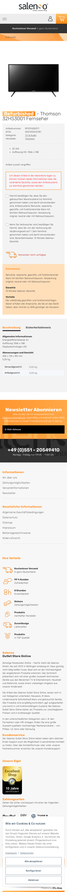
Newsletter (9, 493)
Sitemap (7, 522)
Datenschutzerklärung (13, 417)
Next (63, 28)
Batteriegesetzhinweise (16, 532)
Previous (4, 28)
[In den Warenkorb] (5, 48)
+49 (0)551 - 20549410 (34, 450)
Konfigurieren (33, 870)
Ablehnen (33, 880)
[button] (50, 18)
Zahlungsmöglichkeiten (16, 482)
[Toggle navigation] (4, 19)
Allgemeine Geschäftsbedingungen (23, 512)
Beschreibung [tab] (11, 327)
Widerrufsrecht (11, 538)
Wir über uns (9, 477)
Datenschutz (27, 852)
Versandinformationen (15, 487)
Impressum (11, 852)
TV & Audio (30, 135)
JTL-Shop (57, 888)
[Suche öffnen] (43, 18)
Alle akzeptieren (33, 861)
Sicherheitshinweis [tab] (38, 327)
